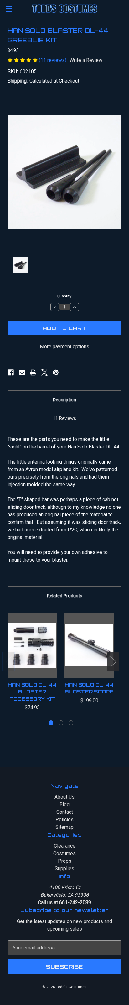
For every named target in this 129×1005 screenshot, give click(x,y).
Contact (64, 812)
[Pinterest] (56, 372)
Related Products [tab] (64, 596)
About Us (64, 797)
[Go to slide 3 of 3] (71, 722)
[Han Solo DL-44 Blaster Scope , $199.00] (89, 645)
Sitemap (64, 827)
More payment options (64, 347)
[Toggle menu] (8, 8)
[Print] (33, 372)
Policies (64, 820)
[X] (44, 372)
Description (64, 400)
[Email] (22, 372)
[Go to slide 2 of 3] (61, 722)
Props (64, 861)
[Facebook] (11, 372)
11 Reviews (64, 418)
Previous (8, 661)
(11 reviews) (53, 60)
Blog (64, 804)
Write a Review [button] (86, 60)
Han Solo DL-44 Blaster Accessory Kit (32, 692)
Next (113, 661)
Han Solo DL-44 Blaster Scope (89, 688)
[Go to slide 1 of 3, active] (51, 722)
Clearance (64, 846)
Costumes (64, 853)
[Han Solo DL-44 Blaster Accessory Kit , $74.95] (32, 645)
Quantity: (64, 296)
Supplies (64, 869)
